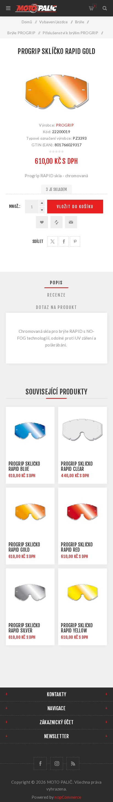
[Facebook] (40, 763)
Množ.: (14, 206)
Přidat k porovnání (56, 222)
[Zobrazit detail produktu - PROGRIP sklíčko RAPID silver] (30, 592)
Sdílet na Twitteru (52, 241)
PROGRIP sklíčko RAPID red (77, 547)
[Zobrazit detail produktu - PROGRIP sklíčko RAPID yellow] (82, 592)
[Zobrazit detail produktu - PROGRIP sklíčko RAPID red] (82, 512)
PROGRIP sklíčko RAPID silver (24, 628)
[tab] (57, 282)
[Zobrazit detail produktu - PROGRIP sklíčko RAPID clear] (82, 431)
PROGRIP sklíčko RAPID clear (77, 466)
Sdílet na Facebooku (64, 241)
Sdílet (37, 241)
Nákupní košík (94, 5)
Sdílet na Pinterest (75, 241)
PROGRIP (65, 125)
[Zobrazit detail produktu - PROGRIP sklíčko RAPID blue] (30, 431)
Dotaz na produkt (56, 307)
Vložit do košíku (75, 206)
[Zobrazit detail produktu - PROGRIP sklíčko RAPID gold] (30, 512)
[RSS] (72, 763)
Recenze (56, 295)
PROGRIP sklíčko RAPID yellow (77, 628)
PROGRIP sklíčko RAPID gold (24, 547)
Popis (56, 282)
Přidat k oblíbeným (42, 222)
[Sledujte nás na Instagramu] (56, 763)
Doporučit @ (71, 222)
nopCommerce (68, 797)
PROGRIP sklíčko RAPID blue (24, 466)
